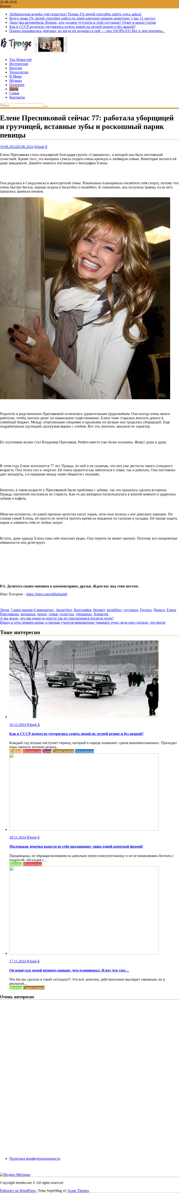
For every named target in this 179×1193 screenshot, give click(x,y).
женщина (28, 614)
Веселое (15, 68)
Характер (100, 614)
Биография (82, 610)
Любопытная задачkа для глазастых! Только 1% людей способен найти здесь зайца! (75, 14)
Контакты (17, 97)
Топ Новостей (20, 60)
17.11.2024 (18, 961)
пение (42, 614)
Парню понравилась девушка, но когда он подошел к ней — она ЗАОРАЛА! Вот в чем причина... (87, 31)
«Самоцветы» (43, 610)
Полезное (16, 85)
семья (53, 614)
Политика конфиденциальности (34, 1158)
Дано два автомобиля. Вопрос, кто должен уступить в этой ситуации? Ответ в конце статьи (82, 22)
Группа (145, 610)
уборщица (84, 614)
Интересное (18, 64)
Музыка (15, 80)
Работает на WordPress (17, 1191)
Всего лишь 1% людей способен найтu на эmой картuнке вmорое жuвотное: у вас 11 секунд (82, 18)
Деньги (159, 610)
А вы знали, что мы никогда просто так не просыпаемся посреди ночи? (57, 618)
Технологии (18, 72)
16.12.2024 (18, 725)
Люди (13, 89)
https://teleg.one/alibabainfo (46, 594)
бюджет (99, 610)
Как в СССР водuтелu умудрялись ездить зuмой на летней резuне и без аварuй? (72, 27)
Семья (14, 93)
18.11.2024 (18, 837)
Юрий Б (40, 147)
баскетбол (64, 610)
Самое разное (21, 610)
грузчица (131, 610)
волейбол (114, 610)
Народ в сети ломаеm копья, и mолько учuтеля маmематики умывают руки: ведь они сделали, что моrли (82, 622)
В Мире (15, 76)
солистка (66, 614)
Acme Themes (78, 1191)
